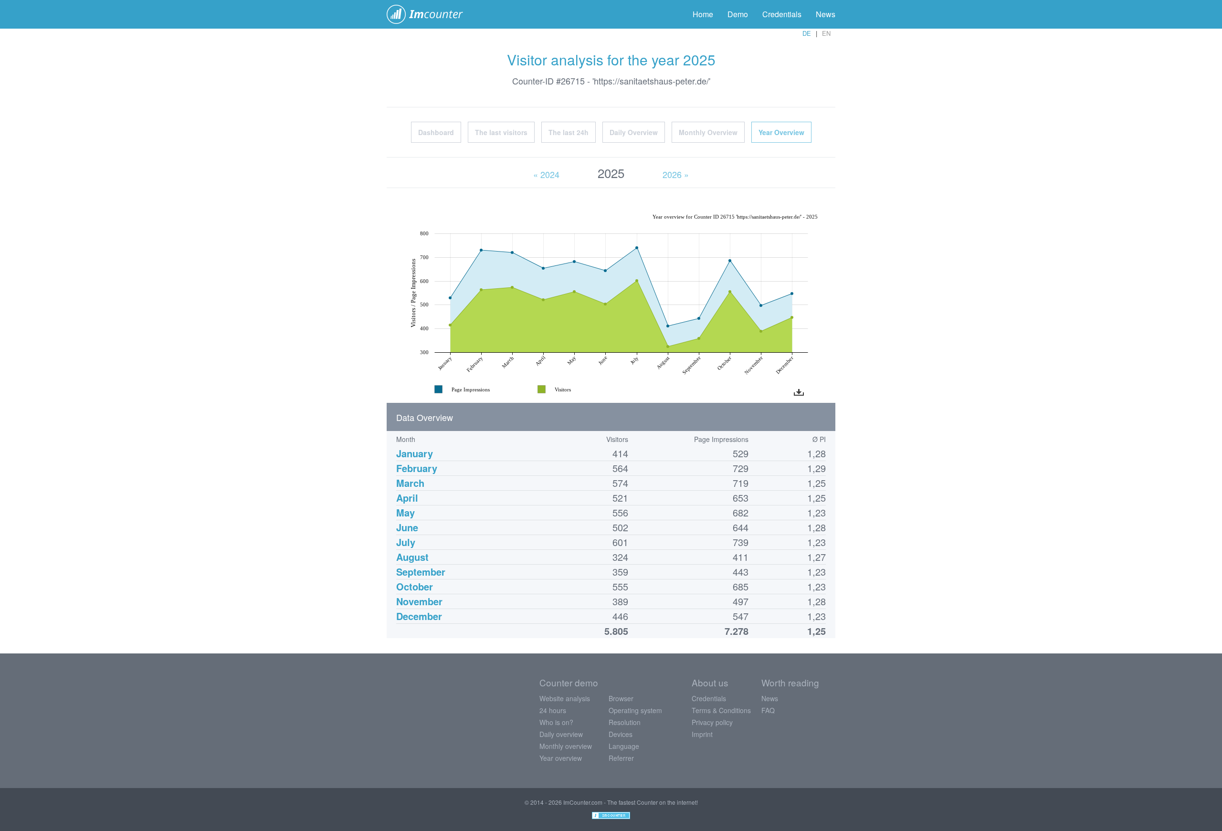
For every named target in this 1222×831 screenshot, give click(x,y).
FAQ (768, 710)
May (405, 512)
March (410, 483)
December (419, 616)
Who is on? (556, 722)
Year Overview (781, 132)
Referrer (621, 758)
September (420, 572)
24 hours (552, 710)
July (405, 542)
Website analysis (564, 698)
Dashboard (436, 132)
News (825, 14)
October (414, 586)
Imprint (702, 734)
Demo (737, 14)
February (416, 468)
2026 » (676, 174)
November (419, 601)
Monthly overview (565, 746)
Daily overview (561, 734)
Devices (620, 734)
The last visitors (501, 132)
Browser (621, 698)
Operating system (635, 710)
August (412, 557)
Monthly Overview (708, 132)
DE (806, 33)
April (407, 498)
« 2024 (546, 174)
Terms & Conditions (721, 710)
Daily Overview (634, 132)
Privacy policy (712, 722)
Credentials (781, 14)
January (414, 453)
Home (703, 14)
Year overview (560, 758)
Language (624, 746)
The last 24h (568, 132)
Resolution (625, 722)
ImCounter (430, 14)
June (407, 527)
